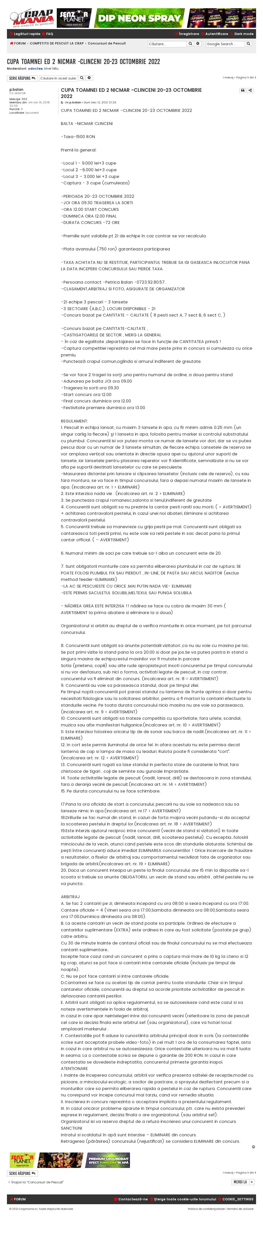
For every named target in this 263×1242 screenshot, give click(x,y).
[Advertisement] (193, 1160)
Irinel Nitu (51, 69)
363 (24, 99)
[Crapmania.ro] (32, 18)
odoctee (35, 68)
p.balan (16, 89)
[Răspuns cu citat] (242, 90)
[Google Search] (248, 43)
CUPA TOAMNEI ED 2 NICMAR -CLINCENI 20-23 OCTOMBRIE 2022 (83, 62)
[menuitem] (47, 34)
